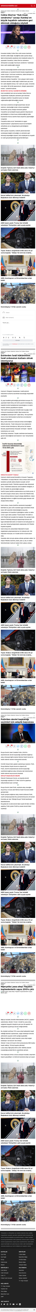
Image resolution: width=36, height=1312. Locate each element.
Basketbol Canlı (5, 1294)
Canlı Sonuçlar (4, 1273)
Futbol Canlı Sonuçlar (6, 1278)
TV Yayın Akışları (23, 1280)
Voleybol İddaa (22, 1264)
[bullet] (15, 338)
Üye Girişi (3, 1254)
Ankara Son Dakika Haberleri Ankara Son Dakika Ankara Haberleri (15, 11)
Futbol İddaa (22, 1254)
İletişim (3, 1264)
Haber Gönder (22, 1275)
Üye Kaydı (3, 1257)
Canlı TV (3, 1275)
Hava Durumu (22, 1273)
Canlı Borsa (4, 1270)
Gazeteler (21, 1270)
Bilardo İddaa (22, 1262)
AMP (2, 1296)
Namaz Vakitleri (23, 1278)
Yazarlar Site (4, 1288)
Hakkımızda (4, 1262)
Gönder (17, 340)
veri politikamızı (18, 1310)
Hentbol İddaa (22, 1259)
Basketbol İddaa (23, 1257)
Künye (2, 1259)
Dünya (2, 12)
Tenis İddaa (4, 1291)
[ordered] (13, 338)
